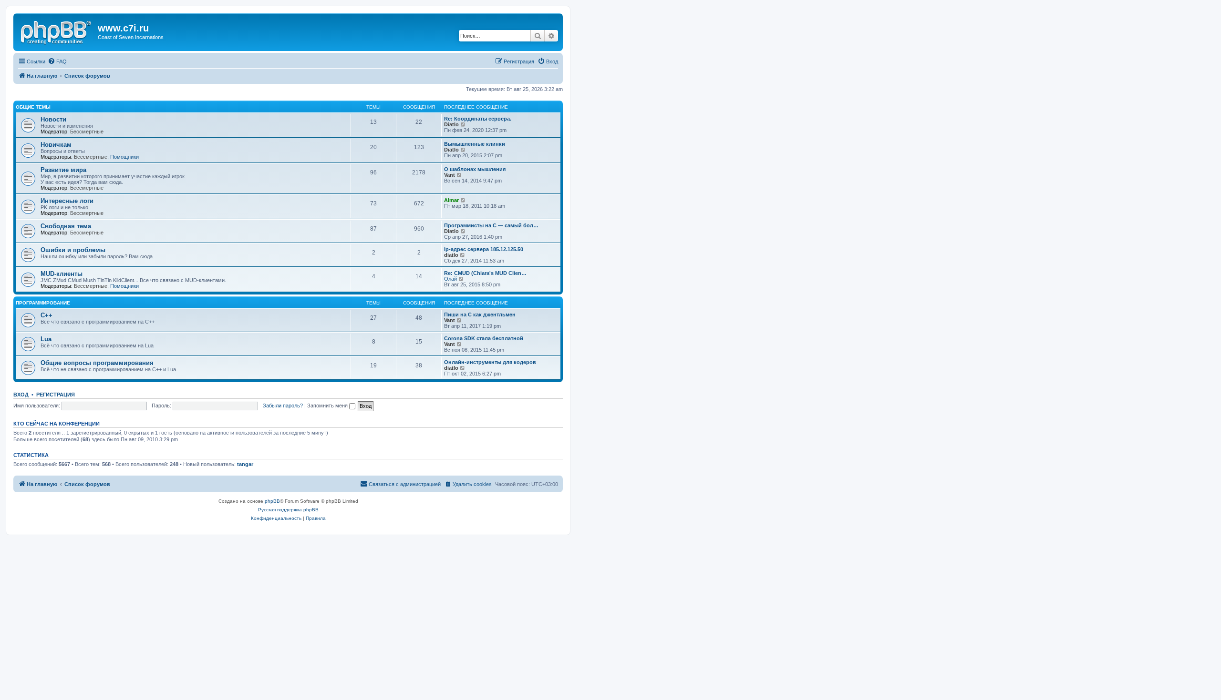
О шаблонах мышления (475, 169)
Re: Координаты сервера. (477, 119)
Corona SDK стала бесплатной (483, 338)
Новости (53, 119)
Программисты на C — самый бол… (491, 225)
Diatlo (451, 124)
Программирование (43, 302)
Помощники (124, 157)
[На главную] (57, 31)
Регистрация (55, 394)
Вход (21, 394)
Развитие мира (63, 169)
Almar (451, 200)
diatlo (451, 255)
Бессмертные (86, 131)
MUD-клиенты (62, 273)
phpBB (272, 501)
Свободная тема (66, 226)
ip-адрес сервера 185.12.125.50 (483, 249)
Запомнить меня (328, 405)
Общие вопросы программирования (97, 362)
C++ (46, 315)
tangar (245, 464)
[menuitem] (57, 61)
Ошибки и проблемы (73, 250)
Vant (449, 175)
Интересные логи (67, 200)
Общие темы (33, 107)
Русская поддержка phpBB (288, 509)
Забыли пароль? (283, 405)
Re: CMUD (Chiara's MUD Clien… (485, 273)
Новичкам (56, 144)
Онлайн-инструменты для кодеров (490, 362)
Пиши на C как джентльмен (480, 314)
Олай (450, 279)
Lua (46, 339)
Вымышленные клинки (474, 144)
